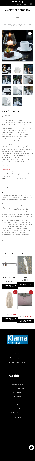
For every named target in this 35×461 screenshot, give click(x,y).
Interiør (8, 176)
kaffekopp (19, 178)
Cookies (17, 354)
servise (24, 178)
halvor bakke (11, 178)
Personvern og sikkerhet (17, 358)
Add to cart (10, 286)
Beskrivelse (7, 188)
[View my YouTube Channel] (16, 2)
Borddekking (22, 174)
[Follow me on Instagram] (19, 2)
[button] (17, 17)
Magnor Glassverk (21, 24)
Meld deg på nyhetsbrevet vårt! (17, 362)
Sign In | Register (7, 4)
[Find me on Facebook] (13, 2)
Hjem (5, 24)
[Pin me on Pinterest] (22, 2)
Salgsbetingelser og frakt (17, 349)
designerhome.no (17, 10)
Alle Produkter (11, 24)
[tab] (7, 188)
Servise (13, 176)
